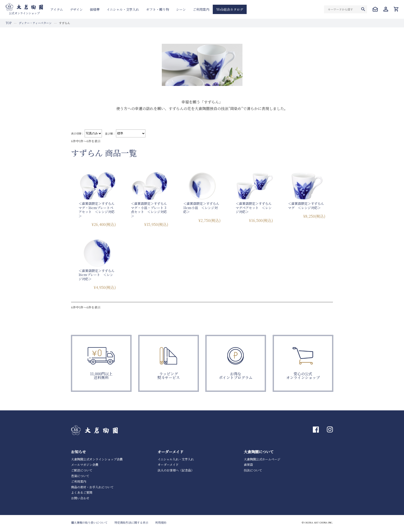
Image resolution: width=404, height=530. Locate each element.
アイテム (56, 9)
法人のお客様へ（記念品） (176, 470)
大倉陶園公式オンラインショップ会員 (97, 459)
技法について (253, 470)
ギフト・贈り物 (157, 9)
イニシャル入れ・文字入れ (176, 459)
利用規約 (160, 522)
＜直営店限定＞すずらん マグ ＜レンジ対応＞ (307, 205)
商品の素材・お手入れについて (92, 487)
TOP (8, 23)
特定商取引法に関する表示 (131, 522)
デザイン (76, 9)
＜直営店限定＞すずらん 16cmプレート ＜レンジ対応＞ (98, 274)
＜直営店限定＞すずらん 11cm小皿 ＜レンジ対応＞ (203, 207)
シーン (181, 9)
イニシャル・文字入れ (123, 9)
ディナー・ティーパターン (35, 23)
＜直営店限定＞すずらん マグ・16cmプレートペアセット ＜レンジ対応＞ (98, 209)
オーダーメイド (168, 464)
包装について (80, 476)
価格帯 (95, 9)
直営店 (248, 464)
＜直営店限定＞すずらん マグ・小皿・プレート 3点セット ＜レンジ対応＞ (150, 209)
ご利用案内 (201, 9)
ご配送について (81, 470)
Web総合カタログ (229, 9)
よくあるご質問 (81, 492)
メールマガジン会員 (84, 464)
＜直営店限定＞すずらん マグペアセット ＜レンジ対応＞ (255, 207)
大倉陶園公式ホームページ (262, 459)
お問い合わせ (80, 498)
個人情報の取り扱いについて (89, 522)
